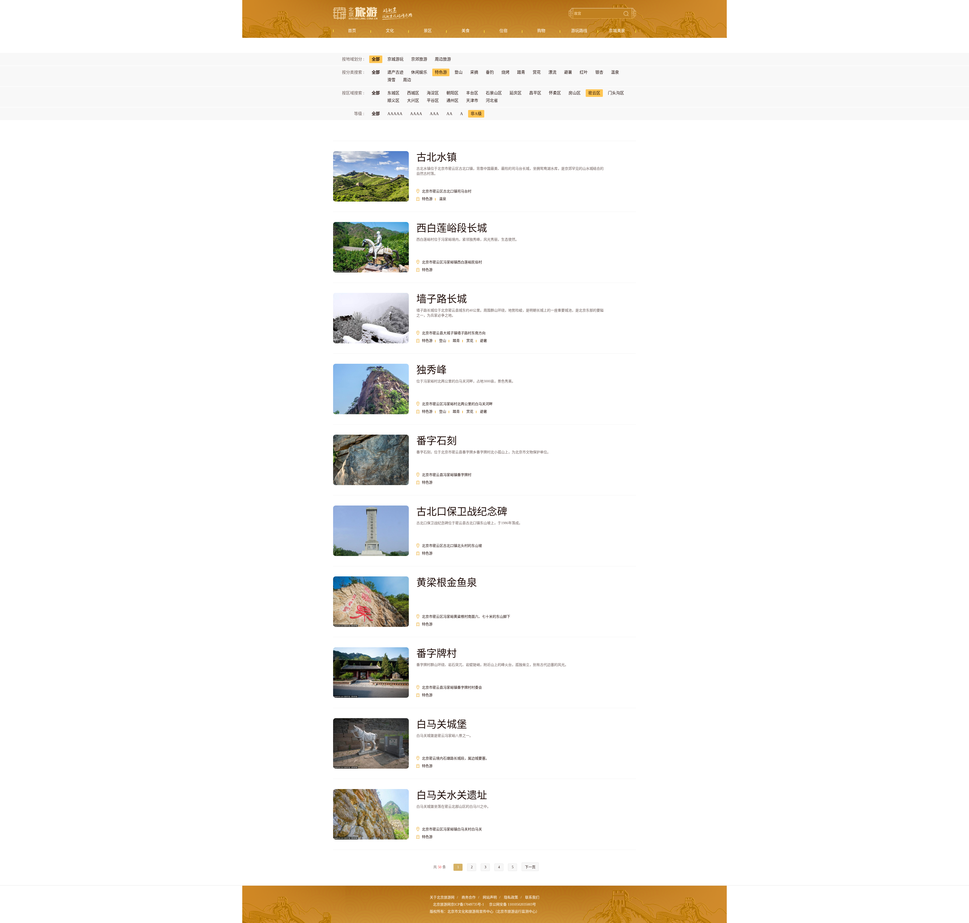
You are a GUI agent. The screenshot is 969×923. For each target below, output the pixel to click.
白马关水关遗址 (451, 795)
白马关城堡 (441, 724)
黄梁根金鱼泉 (446, 582)
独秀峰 (431, 370)
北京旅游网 (372, 13)
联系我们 (532, 897)
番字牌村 (436, 653)
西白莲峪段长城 (451, 228)
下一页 (530, 867)
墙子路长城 (441, 299)
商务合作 (469, 897)
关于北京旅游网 (442, 897)
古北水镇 (436, 157)
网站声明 (490, 897)
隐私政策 (511, 897)
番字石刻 (436, 440)
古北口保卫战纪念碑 (461, 511)
